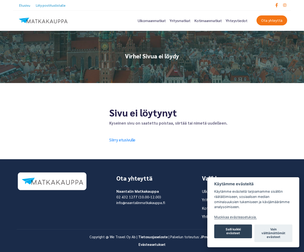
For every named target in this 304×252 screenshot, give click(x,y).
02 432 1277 (127, 196)
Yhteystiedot (236, 20)
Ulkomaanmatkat (152, 20)
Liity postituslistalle (51, 5)
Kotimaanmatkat (208, 20)
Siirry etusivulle (122, 139)
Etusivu (24, 5)
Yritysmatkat (180, 20)
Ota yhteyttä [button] (271, 20)
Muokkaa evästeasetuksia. (235, 217)
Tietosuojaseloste (153, 236)
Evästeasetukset (152, 244)
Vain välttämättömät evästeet (273, 233)
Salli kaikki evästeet (233, 231)
